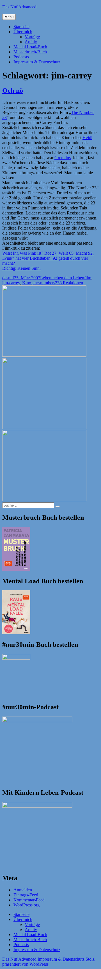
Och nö (12, 90)
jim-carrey (11, 282)
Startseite (21, 26)
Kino (26, 282)
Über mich (22, 31)
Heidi (87, 137)
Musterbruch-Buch (30, 51)
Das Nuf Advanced (19, 6)
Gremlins (62, 157)
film (87, 277)
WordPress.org (26, 905)
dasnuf (8, 277)
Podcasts (21, 56)
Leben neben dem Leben (62, 277)
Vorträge (32, 36)
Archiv (31, 41)
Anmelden (22, 889)
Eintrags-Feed (25, 894)
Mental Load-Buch (30, 46)
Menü (8, 17)
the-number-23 (46, 282)
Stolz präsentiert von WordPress (48, 961)
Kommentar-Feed (29, 900)
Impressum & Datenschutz (36, 61)
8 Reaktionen (71, 282)
